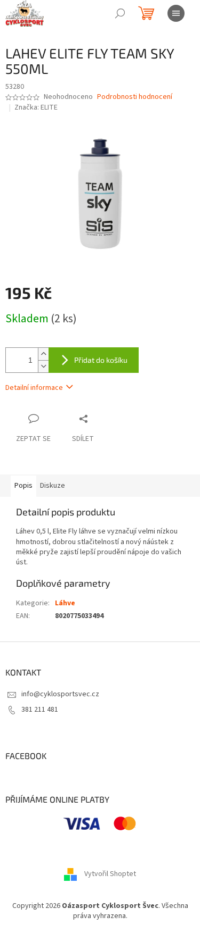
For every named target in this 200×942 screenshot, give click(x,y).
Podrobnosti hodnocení (134, 97)
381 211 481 (39, 709)
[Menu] (176, 13)
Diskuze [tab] (52, 485)
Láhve (65, 603)
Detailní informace (34, 387)
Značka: (36, 107)
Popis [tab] (23, 485)
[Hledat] (120, 13)
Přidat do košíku (100, 359)
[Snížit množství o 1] (43, 366)
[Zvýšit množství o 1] (43, 354)
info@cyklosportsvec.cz (60, 694)
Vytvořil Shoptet (110, 874)
